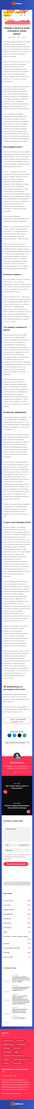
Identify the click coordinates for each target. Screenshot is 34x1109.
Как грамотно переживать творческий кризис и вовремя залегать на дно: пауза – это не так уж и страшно (21, 979)
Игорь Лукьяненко (17, 763)
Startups (18, 12)
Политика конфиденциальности (12, 1093)
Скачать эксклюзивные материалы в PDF (18, 720)
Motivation (7, 923)
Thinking (6, 15)
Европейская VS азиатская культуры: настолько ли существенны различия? (19, 1011)
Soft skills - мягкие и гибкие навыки (14, 1056)
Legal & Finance (9, 910)
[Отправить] (28, 883)
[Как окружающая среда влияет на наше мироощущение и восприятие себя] (6, 987)
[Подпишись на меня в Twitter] (19, 772)
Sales (5, 932)
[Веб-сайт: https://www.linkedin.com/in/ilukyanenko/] (15, 772)
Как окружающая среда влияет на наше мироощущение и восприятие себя (21, 989)
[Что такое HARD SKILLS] (6, 1018)
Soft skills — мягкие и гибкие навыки (15, 936)
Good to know (8, 12)
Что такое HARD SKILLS (19, 1018)
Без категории (8, 957)
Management (8, 914)
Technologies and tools (11, 948)
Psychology (7, 928)
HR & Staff (7, 905)
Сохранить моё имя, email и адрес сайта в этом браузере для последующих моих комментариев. (16, 857)
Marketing (7, 919)
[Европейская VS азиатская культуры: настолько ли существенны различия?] (6, 1009)
